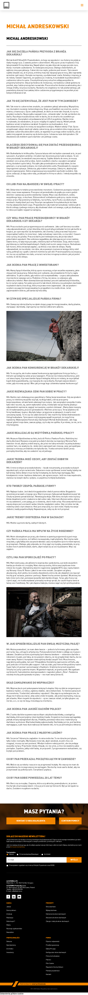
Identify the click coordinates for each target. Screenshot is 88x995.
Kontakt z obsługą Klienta (30, 821)
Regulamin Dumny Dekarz (54, 967)
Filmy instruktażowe (52, 956)
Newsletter (10, 932)
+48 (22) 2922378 (17, 889)
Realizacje (9, 918)
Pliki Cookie (50, 963)
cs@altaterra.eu (17, 891)
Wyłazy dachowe (51, 910)
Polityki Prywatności (40, 865)
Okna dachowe (51, 907)
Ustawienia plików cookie (11, 994)
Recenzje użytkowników (14, 928)
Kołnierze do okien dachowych (56, 914)
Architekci (9, 949)
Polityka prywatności (53, 971)
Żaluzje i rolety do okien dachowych (57, 921)
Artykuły (9, 914)
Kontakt (48, 974)
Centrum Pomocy (70, 821)
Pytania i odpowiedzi (52, 941)
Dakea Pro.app (50, 949)
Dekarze (9, 941)
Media (8, 925)
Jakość (8, 907)
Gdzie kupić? (10, 921)
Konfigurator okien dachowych (56, 952)
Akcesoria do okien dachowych (56, 918)
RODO (52, 865)
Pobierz (48, 960)
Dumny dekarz (11, 910)
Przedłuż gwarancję (52, 945)
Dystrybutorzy (11, 945)
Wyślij (74, 860)
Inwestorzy (10, 952)
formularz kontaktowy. (17, 847)
